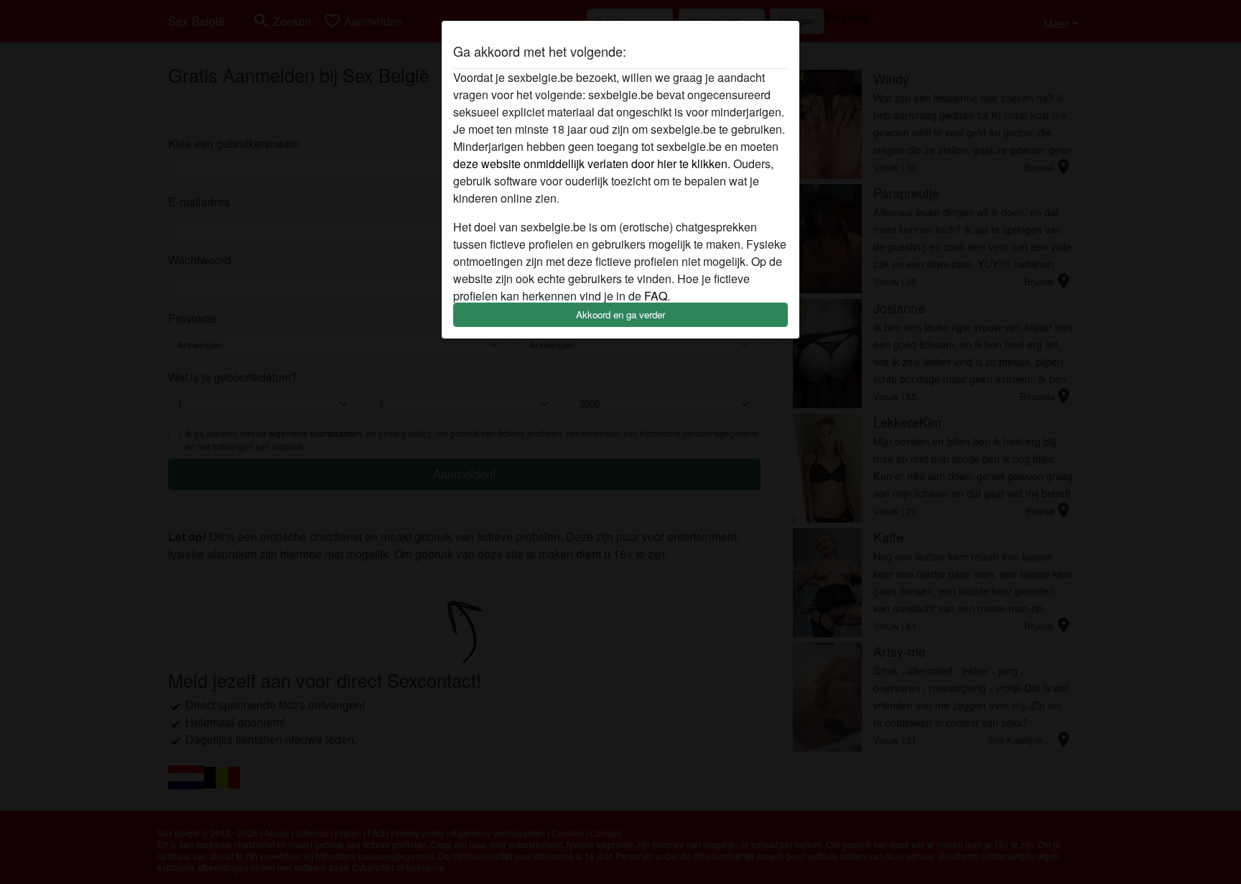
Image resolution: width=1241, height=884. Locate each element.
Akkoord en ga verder (620, 314)
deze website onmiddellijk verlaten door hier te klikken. (591, 163)
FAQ (655, 295)
